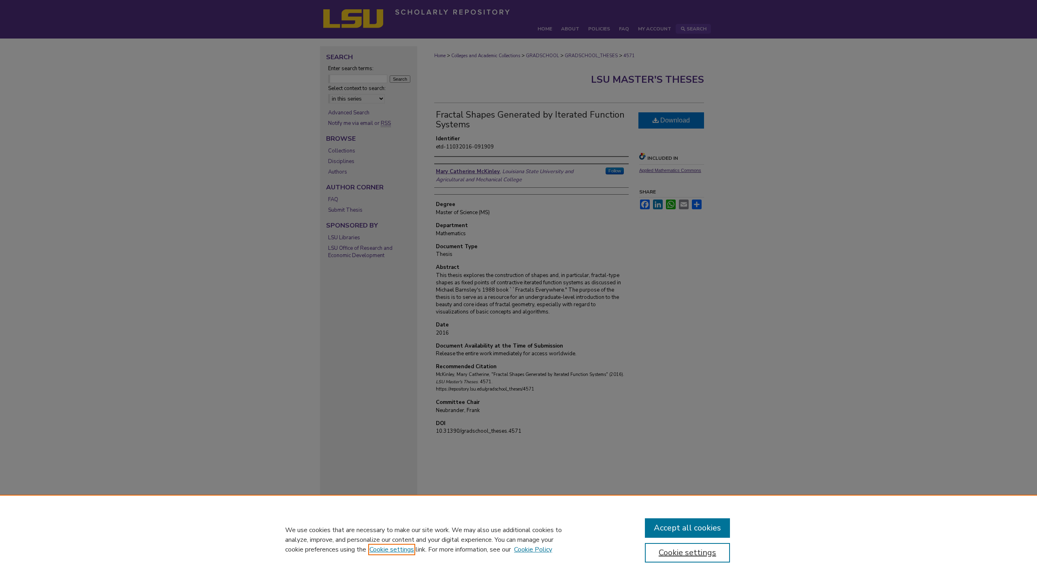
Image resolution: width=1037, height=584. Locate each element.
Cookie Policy (533, 549)
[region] (518, 539)
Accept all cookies (687, 527)
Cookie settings (391, 549)
